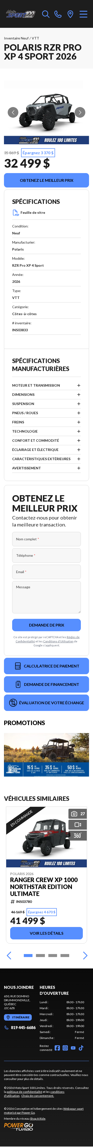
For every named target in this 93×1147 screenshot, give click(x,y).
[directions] (70, 13)
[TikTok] (81, 1048)
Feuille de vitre (33, 212)
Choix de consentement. (37, 1096)
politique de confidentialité (24, 1092)
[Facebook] (57, 1048)
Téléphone (25, 555)
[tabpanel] (62, 1020)
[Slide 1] (28, 955)
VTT (35, 38)
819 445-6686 (23, 1027)
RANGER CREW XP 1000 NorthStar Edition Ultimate (44, 886)
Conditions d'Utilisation (58, 641)
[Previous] (9, 956)
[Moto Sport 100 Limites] (20, 14)
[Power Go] (46, 1127)
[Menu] (83, 14)
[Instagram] (65, 1048)
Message (23, 587)
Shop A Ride (37, 1118)
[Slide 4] (65, 955)
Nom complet (27, 539)
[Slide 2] (40, 955)
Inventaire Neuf (16, 38)
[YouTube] (73, 1048)
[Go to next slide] (80, 112)
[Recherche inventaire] (46, 13)
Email (21, 572)
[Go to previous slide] (13, 112)
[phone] (58, 13)
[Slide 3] (52, 955)
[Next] (84, 956)
